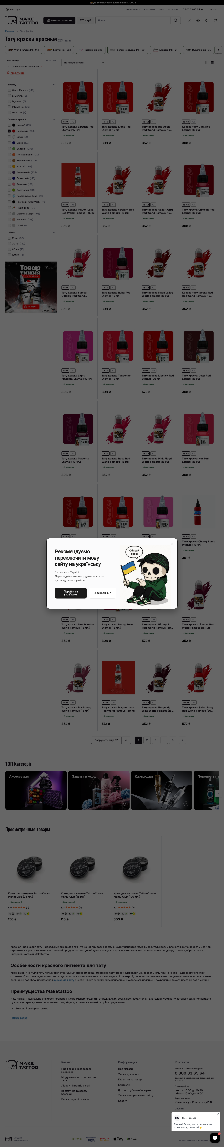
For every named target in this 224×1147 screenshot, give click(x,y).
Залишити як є (102, 593)
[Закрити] (172, 543)
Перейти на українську (71, 593)
